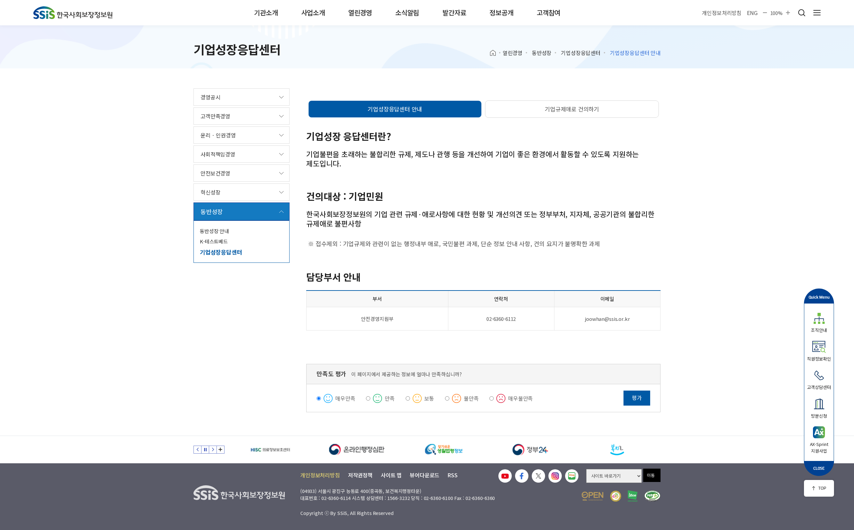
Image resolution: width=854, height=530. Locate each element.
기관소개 (266, 12)
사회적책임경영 (217, 154)
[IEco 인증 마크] (632, 496)
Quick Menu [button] (819, 297)
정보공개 (501, 12)
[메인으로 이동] (72, 12)
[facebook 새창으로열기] (521, 476)
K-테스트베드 (214, 241)
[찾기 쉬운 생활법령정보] (443, 449)
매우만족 (345, 398)
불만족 (471, 398)
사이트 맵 (391, 475)
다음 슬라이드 (213, 450)
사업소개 (313, 12)
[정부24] (530, 449)
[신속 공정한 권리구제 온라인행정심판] (357, 449)
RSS (452, 475)
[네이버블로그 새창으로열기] (571, 476)
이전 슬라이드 (197, 450)
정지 (205, 450)
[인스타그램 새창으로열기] (555, 476)
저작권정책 (360, 475)
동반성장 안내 (214, 230)
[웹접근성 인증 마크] (652, 496)
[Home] (495, 53)
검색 (801, 12)
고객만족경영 (215, 116)
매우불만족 (520, 398)
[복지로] (617, 449)
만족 (390, 398)
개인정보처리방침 (722, 12)
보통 (429, 398)
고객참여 (548, 12)
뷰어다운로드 (424, 475)
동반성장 (541, 52)
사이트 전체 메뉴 (817, 12)
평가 (637, 398)
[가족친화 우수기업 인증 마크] (615, 496)
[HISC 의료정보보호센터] (270, 449)
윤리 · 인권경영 (218, 135)
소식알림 (407, 12)
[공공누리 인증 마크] (592, 496)
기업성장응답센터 (580, 52)
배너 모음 (221, 450)
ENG (752, 12)
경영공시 (210, 97)
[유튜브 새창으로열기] (505, 476)
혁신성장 (210, 192)
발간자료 (454, 12)
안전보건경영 (215, 173)
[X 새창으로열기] (538, 476)
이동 (651, 475)
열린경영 (360, 12)
